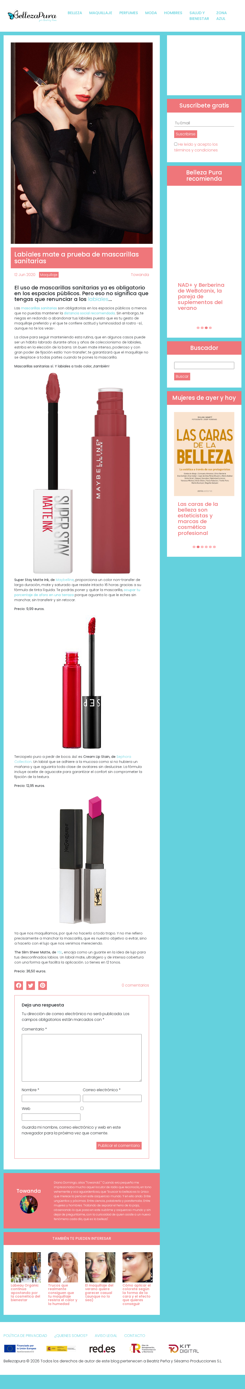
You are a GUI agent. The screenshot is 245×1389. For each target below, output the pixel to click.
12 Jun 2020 (24, 274)
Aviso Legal (106, 1335)
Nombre (30, 1090)
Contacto (134, 1335)
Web (26, 1108)
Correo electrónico (102, 1090)
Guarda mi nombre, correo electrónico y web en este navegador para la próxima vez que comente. (71, 1130)
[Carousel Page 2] (202, 328)
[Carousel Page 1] (198, 328)
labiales (98, 299)
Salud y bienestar (199, 15)
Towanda (140, 274)
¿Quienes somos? (71, 1335)
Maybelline (65, 579)
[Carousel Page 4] (210, 328)
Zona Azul (221, 15)
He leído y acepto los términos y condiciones (196, 147)
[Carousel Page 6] (214, 547)
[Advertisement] (204, 65)
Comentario (34, 1029)
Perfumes (128, 13)
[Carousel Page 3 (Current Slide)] (206, 328)
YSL (59, 952)
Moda (151, 13)
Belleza (75, 13)
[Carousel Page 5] (210, 547)
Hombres (173, 13)
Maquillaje (100, 13)
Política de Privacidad (25, 1335)
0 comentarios (135, 985)
